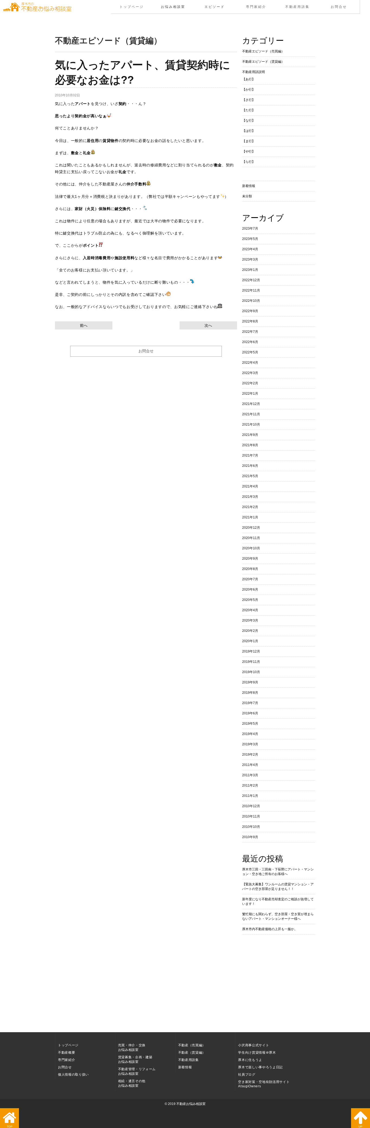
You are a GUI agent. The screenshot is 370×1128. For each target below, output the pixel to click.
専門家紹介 (256, 7)
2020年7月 (250, 579)
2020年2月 (250, 631)
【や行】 (248, 151)
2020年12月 (251, 528)
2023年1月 (250, 270)
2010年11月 (251, 816)
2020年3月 (250, 620)
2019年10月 (251, 672)
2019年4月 (250, 734)
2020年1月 (250, 641)
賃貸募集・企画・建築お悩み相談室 (135, 1059)
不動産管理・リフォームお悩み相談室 (137, 1071)
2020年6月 (250, 589)
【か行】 (248, 89)
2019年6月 (250, 713)
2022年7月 (250, 332)
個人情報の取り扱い (73, 1074)
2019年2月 (250, 754)
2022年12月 (251, 280)
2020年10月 (251, 548)
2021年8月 (250, 445)
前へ (83, 325)
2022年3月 (250, 373)
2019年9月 (250, 682)
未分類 (247, 196)
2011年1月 (250, 796)
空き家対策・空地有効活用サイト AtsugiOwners (264, 1084)
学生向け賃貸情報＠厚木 (257, 1052)
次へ (208, 325)
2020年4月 (250, 610)
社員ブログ (246, 1074)
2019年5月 (250, 723)
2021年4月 (250, 486)
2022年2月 (250, 383)
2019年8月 (250, 693)
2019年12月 (251, 651)
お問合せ (339, 7)
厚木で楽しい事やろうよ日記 (260, 1067)
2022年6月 (250, 342)
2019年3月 (250, 744)
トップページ (131, 7)
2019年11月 (251, 662)
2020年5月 (250, 600)
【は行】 (248, 131)
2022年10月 (251, 301)
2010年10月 (251, 827)
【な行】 (248, 120)
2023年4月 (250, 249)
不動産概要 (66, 1052)
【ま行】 (248, 141)
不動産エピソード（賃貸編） (263, 62)
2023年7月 (250, 228)
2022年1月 (250, 393)
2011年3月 (250, 775)
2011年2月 (250, 785)
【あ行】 (248, 79)
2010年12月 (251, 806)
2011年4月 (250, 765)
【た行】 (248, 110)
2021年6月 (250, 466)
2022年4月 (250, 363)
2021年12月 (251, 404)
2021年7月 (250, 455)
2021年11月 (251, 414)
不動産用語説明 (253, 72)
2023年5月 (250, 239)
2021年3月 (250, 497)
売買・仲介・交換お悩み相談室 (131, 1047)
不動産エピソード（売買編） (263, 51)
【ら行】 (248, 162)
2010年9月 (250, 837)
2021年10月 (251, 424)
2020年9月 (250, 558)
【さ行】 (248, 100)
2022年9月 (250, 311)
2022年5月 (250, 352)
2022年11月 (251, 290)
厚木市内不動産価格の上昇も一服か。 (269, 929)
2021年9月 (250, 435)
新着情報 (248, 186)
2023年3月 (250, 259)
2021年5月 (250, 476)
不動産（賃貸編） (192, 1052)
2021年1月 (250, 517)
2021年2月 (250, 507)
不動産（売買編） (192, 1045)
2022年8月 (250, 321)
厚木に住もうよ (250, 1060)
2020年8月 (250, 569)
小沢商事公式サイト (253, 1045)
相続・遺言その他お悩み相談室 (131, 1083)
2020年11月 (251, 538)
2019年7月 (250, 703)
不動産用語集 (297, 7)
